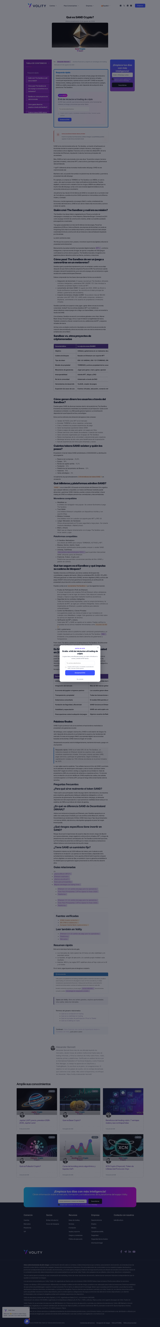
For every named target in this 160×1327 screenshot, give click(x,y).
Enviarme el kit (80, 672)
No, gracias (80, 679)
